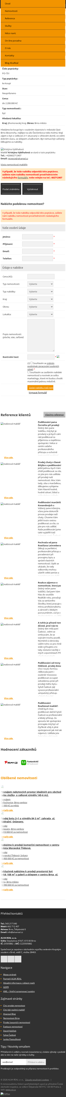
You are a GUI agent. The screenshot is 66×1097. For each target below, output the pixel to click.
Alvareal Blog (9, 1014)
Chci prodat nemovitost (14, 1005)
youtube (18, 959)
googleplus (11, 959)
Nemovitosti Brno (11, 1018)
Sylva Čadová (9, 1035)
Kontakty (9, 55)
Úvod (7, 3)
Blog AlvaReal (11, 62)
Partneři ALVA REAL (12, 978)
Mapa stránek (9, 974)
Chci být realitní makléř (14, 1009)
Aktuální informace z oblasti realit (19, 982)
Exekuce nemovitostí (13, 1026)
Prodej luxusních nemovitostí (16, 1022)
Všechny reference (54, 414)
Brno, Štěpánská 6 (17, 929)
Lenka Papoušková (12, 1039)
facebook (4, 959)
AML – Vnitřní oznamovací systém (19, 991)
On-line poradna (13, 40)
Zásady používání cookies (37, 1079)
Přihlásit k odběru (36, 1062)
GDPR (6, 987)
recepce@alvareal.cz (18, 158)
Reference (10, 18)
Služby (8, 25)
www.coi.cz (11, 1089)
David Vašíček (9, 1030)
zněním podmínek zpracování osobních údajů (43, 366)
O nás (8, 48)
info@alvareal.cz (15, 932)
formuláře (23, 177)
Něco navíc (10, 33)
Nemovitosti (11, 10)
